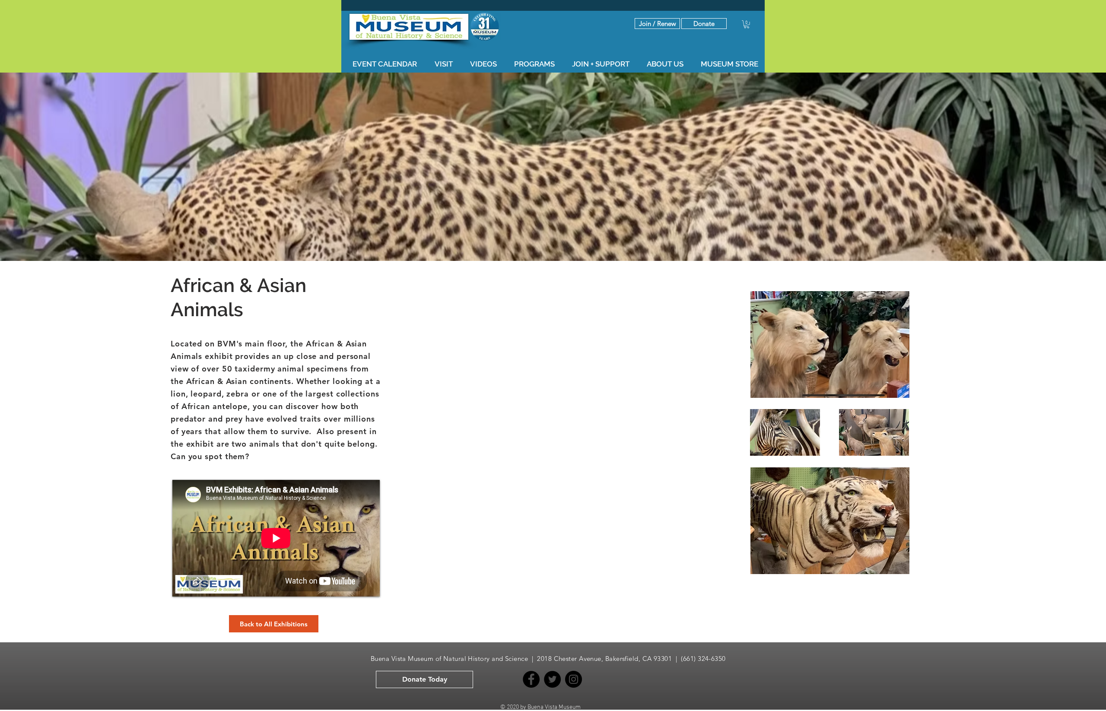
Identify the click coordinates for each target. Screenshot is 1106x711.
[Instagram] (573, 679)
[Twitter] (552, 679)
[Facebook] (531, 679)
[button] (704, 23)
